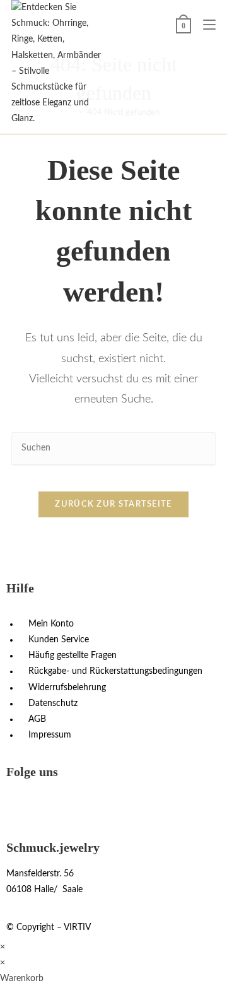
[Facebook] (56, 806)
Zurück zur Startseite (113, 504)
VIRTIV (77, 927)
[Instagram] (22, 806)
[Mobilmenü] (205, 25)
